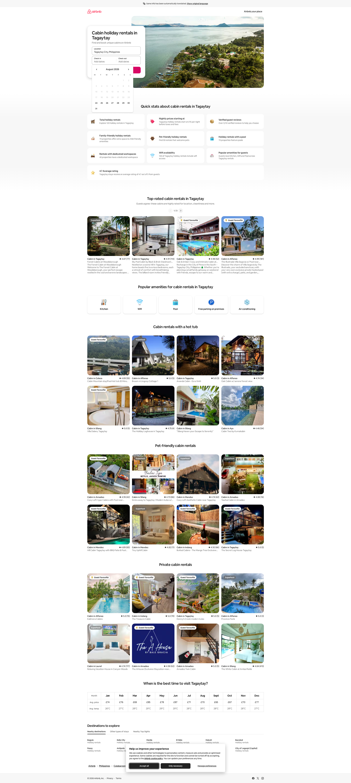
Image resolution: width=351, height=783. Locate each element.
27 (112, 103)
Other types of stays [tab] (119, 731)
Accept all (144, 766)
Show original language (197, 3)
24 (96, 103)
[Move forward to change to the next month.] (128, 69)
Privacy (110, 778)
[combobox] (116, 52)
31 (96, 108)
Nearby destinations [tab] (96, 731)
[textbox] (104, 61)
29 (123, 103)
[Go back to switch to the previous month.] (97, 69)
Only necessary (175, 766)
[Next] (180, 210)
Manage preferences (207, 766)
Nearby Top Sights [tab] (141, 731)
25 (102, 103)
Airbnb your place (253, 11)
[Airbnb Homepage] (94, 11)
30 (128, 103)
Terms (118, 778)
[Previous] (170, 210)
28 (118, 103)
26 (107, 103)
